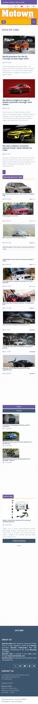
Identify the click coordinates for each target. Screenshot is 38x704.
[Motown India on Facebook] (10, 6)
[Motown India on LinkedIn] (33, 6)
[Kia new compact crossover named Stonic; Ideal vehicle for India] (19, 134)
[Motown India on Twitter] (16, 6)
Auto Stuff (8, 496)
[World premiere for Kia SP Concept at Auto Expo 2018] (19, 45)
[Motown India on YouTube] (22, 6)
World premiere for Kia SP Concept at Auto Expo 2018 (15, 57)
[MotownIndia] (19, 14)
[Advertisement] (19, 390)
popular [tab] (19, 410)
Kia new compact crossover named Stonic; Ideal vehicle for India (17, 148)
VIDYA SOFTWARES (16, 701)
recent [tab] (19, 406)
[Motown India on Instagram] (27, 6)
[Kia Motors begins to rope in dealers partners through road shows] (19, 88)
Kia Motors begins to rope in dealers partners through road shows (17, 102)
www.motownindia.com (16, 656)
